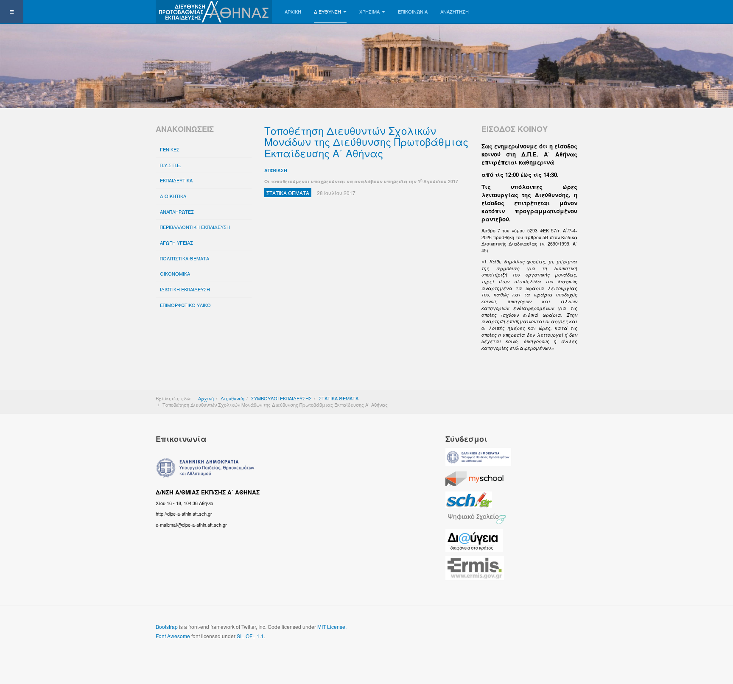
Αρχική (206, 398)
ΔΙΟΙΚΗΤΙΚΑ (173, 196)
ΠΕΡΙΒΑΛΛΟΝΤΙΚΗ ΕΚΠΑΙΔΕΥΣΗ (195, 226)
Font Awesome (173, 635)
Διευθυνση (327, 11)
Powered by (538, 633)
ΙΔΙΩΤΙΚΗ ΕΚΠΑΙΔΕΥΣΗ (185, 289)
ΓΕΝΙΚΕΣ (169, 149)
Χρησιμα (369, 11)
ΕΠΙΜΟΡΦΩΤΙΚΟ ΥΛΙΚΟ (185, 305)
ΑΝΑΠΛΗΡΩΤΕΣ (177, 211)
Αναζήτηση (454, 11)
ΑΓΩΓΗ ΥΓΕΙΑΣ (176, 242)
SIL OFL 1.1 (250, 635)
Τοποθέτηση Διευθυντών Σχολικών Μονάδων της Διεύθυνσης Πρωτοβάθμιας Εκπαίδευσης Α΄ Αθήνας (366, 141)
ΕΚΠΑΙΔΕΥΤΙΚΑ (176, 180)
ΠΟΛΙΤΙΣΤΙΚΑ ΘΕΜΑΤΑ (184, 258)
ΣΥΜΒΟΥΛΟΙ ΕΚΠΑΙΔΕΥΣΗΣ (281, 398)
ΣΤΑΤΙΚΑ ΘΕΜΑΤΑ (338, 398)
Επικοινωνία (413, 11)
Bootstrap (167, 626)
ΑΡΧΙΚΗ (293, 11)
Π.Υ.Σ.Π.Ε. (170, 165)
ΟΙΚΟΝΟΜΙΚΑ (175, 273)
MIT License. (332, 626)
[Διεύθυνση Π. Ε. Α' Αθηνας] (214, 11)
